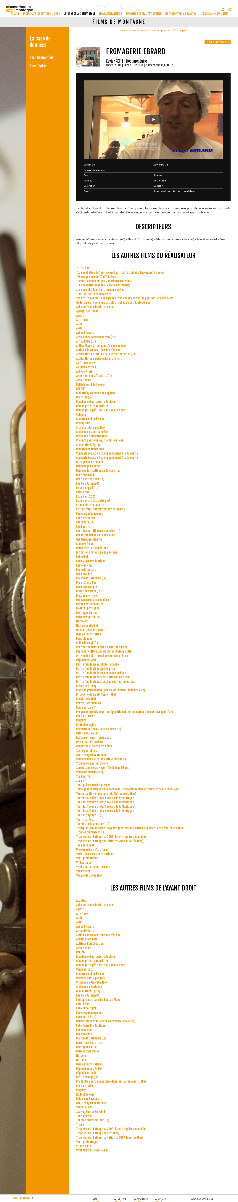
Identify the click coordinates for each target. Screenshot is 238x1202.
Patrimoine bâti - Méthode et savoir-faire (102, 656)
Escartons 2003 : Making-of (93, 501)
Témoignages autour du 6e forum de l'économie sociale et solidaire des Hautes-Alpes (128, 789)
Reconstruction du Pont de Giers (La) (98, 729)
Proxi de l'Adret (85, 716)
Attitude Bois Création (90, 943)
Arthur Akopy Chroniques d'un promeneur (101, 346)
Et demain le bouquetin (90, 505)
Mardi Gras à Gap (86, 582)
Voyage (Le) (83, 871)
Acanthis (81, 900)
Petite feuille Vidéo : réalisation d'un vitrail (102, 677)
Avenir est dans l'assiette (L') (94, 376)
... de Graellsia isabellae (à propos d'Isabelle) (103, 285)
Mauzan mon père (87, 595)
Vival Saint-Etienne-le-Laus (93, 867)
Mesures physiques (87, 608)
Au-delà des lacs (86, 367)
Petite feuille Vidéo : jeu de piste (95, 669)
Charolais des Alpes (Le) (90, 427)
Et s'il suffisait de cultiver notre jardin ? (100, 509)
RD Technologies (86, 725)
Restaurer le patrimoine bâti (94, 737)
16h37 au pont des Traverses (93, 294)
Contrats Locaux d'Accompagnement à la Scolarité (107, 453)
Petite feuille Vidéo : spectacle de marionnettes (105, 682)
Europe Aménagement (89, 513)
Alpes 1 (80, 315)
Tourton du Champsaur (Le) (92, 824)
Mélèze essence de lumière (92, 600)
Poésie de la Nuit (86, 699)
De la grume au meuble (90, 462)
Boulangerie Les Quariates (92, 406)
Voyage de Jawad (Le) (89, 875)
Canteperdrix (84, 969)
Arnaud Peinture (86, 341)
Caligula (81, 414)
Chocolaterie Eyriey (88, 445)
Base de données (41, 57)
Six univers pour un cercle (92, 763)
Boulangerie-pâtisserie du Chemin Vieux (100, 410)
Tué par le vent (85, 845)
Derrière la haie (85, 475)
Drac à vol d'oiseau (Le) (90, 479)
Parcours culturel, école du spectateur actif (103, 651)
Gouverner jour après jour (92, 548)
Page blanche (84, 638)
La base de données (40, 41)
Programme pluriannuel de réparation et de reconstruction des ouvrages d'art (124, 712)
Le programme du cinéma (214, 13)
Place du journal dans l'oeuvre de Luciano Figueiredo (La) (110, 690)
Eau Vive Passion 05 (87, 483)
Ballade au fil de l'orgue (90, 384)
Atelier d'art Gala (86, 939)
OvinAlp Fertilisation (88, 634)
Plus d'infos (38, 66)
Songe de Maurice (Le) (89, 772)
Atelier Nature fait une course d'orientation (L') (105, 354)
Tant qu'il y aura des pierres (93, 785)
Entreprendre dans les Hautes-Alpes (98, 1000)
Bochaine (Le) (84, 397)
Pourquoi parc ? (86, 707)
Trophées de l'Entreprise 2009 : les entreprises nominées (111, 836)
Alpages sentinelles (88, 311)
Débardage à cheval (88, 466)
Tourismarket (84, 819)
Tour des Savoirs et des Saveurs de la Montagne (105, 798)
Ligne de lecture (86, 570)
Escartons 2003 (86, 496)
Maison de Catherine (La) (91, 578)
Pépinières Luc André (89, 1068)
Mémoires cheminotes (89, 604)
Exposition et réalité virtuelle (143, 13)
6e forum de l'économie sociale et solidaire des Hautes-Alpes (113, 302)
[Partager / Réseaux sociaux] (229, 9)
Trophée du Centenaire (90, 832)
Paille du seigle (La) (87, 643)
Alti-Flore (82, 320)
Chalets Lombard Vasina (90, 419)
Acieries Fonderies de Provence (95, 307)
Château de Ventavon (89, 987)
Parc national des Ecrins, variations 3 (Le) (101, 647)
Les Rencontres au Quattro (181, 13)
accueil (15, 13)
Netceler (81, 621)
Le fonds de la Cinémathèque (79, 13)
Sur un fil (81, 781)
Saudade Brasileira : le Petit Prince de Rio (101, 759)
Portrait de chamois (88, 703)
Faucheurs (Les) (86, 522)
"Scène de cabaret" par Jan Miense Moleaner (104, 281)
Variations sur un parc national (95, 854)
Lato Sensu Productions (90, 561)
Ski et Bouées (84, 1107)
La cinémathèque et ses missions (41, 13)
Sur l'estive (83, 776)
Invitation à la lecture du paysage (96, 552)
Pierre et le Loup (86, 686)
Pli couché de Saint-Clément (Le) (96, 694)
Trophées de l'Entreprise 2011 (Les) (97, 1133)
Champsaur (83, 423)
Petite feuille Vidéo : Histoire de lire (98, 664)
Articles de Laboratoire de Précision (98, 350)
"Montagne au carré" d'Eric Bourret (98, 277)
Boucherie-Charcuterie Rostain (95, 401)
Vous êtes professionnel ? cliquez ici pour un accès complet (153, 30)
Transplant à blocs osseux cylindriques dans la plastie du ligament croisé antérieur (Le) (129, 828)
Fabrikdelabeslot (86, 518)
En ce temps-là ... (86, 488)
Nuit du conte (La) (87, 625)
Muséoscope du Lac (88, 617)
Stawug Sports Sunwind (90, 1112)
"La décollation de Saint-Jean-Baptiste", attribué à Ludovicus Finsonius (120, 272)
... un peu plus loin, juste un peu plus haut (101, 290)
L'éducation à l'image (110, 13)
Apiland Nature (85, 333)
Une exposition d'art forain (92, 849)
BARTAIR (80, 389)
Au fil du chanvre (86, 363)
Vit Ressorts (83, 862)
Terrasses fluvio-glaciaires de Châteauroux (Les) (106, 794)
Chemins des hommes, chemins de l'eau (100, 440)
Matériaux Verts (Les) (89, 591)
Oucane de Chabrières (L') (91, 630)
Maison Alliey (84, 574)
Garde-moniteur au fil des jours (95, 535)
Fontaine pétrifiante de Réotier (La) (98, 531)
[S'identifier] (223, 9)
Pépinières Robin (86, 660)
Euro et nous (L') (86, 1008)
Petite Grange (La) (87, 1077)
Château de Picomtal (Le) (91, 436)
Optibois (81, 1060)
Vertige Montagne (87, 858)
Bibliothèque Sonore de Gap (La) (95, 393)
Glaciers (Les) (84, 544)
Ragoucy (81, 720)
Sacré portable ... (87, 750)
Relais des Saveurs (87, 733)
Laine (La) (82, 557)
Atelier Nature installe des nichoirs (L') (100, 359)
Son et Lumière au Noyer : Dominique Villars (102, 768)
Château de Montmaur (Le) (92, 432)
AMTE (79, 324)
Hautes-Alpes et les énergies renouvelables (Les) (105, 1021)
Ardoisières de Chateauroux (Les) (96, 337)
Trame (80, 1124)
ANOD (79, 328)
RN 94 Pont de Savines (89, 742)
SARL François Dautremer (91, 755)
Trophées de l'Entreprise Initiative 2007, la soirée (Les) (109, 841)
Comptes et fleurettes (90, 449)
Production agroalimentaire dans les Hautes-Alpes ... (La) (111, 1081)
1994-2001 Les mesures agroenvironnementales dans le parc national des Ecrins (125, 298)
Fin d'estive (83, 526)
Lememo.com (84, 565)
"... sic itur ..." (84, 268)
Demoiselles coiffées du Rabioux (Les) (98, 470)
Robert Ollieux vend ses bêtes (94, 746)
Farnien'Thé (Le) (86, 1017)
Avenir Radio (83, 380)
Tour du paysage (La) (88, 815)
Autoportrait (84, 371)
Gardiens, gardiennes (89, 539)
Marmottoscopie (86, 587)
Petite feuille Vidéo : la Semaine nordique (101, 673)
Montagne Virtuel (86, 613)
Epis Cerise (82, 492)
